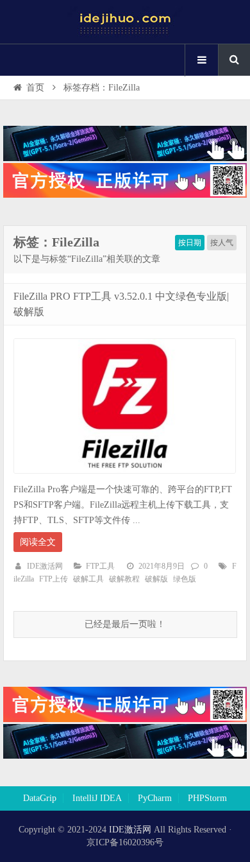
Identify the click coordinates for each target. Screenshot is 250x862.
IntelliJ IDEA (97, 798)
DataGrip (39, 798)
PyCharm (155, 798)
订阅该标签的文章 (41, 253)
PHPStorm (207, 798)
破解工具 (88, 578)
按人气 (221, 242)
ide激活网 (125, 21)
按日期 (189, 242)
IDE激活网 (45, 566)
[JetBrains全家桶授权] (125, 195)
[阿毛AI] (125, 158)
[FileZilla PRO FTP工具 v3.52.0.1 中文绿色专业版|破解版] (124, 477)
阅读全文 (38, 542)
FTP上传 (53, 578)
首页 (35, 87)
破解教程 (124, 578)
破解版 (156, 578)
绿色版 (184, 578)
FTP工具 (100, 566)
